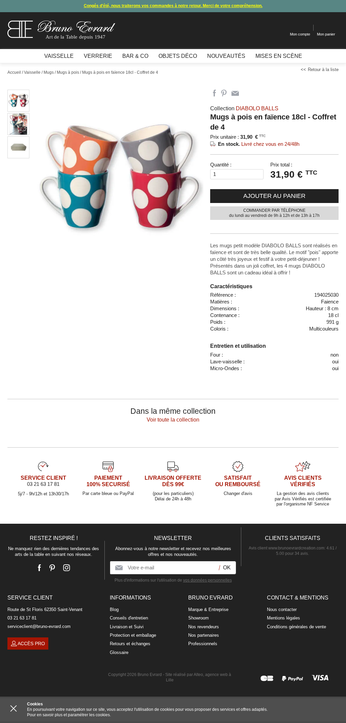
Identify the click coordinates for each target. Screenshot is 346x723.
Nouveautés (226, 56)
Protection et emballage (133, 635)
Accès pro (31, 643)
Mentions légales (283, 617)
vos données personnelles (207, 580)
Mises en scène (278, 56)
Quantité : (220, 164)
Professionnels (202, 643)
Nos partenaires (203, 635)
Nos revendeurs (203, 626)
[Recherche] (279, 28)
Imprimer (247, 93)
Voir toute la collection (173, 420)
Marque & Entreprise (208, 609)
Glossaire (119, 652)
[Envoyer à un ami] (235, 93)
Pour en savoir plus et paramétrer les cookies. (69, 715)
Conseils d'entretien (129, 617)
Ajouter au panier (274, 196)
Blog (114, 609)
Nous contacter (282, 609)
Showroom (198, 617)
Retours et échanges (130, 643)
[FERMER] (13, 708)
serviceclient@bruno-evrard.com (39, 626)
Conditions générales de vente (296, 626)
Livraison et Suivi (127, 626)
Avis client (286, 548)
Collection (244, 108)
